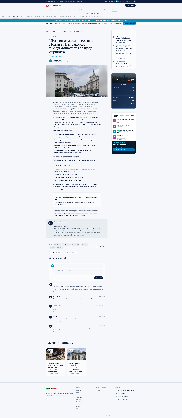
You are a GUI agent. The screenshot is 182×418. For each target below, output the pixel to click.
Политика (75, 16)
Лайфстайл (106, 10)
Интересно (88, 10)
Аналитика (57, 10)
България (15, 16)
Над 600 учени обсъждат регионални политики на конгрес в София (75, 367)
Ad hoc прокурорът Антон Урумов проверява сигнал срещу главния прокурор (124, 38)
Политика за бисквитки (130, 415)
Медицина (56, 16)
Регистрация (110, 1)
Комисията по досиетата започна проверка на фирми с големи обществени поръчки (125, 55)
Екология (22, 16)
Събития (85, 13)
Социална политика (96, 16)
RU (123, 1)
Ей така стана (95, 13)
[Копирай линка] (103, 246)
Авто (51, 10)
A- (127, 1)
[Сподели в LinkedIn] (100, 246)
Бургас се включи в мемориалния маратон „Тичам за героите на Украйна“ (57, 20)
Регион (88, 16)
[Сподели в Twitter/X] (96, 246)
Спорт (121, 10)
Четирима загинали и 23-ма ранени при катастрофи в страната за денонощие (55, 367)
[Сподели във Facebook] (93, 246)
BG (116, 1)
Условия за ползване (120, 415)
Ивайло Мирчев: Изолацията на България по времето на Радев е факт (76, 198)
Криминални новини (47, 16)
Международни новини (65, 16)
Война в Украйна (78, 10)
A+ (131, 1)
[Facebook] (47, 399)
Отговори (57, 291)
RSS (118, 402)
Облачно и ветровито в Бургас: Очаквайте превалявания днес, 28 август (125, 46)
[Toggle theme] (135, 1)
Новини (114, 10)
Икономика (29, 16)
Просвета (82, 16)
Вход (106, 1)
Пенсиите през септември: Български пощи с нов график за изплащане (75, 203)
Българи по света (67, 10)
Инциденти (37, 16)
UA (120, 1)
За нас (118, 405)
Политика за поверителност (108, 415)
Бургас (8, 16)
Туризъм (129, 10)
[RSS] (51, 399)
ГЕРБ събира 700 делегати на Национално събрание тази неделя (97, 20)
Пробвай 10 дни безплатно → (123, 149)
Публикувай (99, 277)
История (97, 10)
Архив (3, 16)
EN (118, 1)
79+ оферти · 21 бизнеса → (129, 115)
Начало (48, 31)
